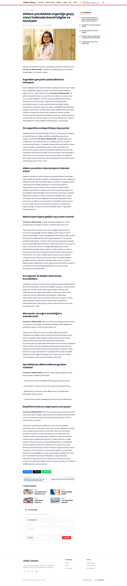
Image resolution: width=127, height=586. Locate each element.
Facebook (28, 471)
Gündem (41, 2)
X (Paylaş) (37, 471)
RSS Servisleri (68, 568)
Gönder (66, 537)
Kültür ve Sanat (50, 2)
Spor (70, 2)
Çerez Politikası (91, 568)
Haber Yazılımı (87, 580)
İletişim (67, 565)
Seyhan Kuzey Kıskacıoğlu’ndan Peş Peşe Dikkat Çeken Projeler (91, 37)
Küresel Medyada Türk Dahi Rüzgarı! (90, 31)
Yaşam (75, 2)
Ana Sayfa (26, 10)
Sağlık (65, 2)
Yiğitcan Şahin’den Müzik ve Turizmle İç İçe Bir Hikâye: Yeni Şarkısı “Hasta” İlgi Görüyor (90, 19)
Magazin (59, 2)
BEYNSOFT (101, 580)
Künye (66, 563)
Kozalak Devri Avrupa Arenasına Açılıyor (91, 25)
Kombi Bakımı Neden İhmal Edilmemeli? (90, 42)
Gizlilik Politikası (91, 563)
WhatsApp (47, 471)
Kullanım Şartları (91, 565)
